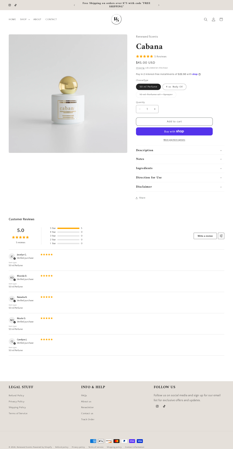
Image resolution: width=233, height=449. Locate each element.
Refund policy (61, 447)
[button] (24, 19)
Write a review (205, 236)
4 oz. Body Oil (174, 86)
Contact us (87, 413)
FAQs (84, 395)
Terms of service (96, 447)
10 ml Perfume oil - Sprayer (158, 95)
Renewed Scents (25, 447)
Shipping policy (114, 447)
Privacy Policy (16, 401)
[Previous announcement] (74, 5)
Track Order (87, 419)
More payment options (174, 139)
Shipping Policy (17, 407)
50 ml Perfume (148, 86)
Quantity (140, 102)
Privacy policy (78, 447)
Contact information (134, 447)
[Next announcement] (158, 5)
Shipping (140, 68)
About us (86, 401)
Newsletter (87, 407)
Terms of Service (18, 413)
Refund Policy (16, 395)
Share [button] (142, 197)
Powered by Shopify (42, 447)
